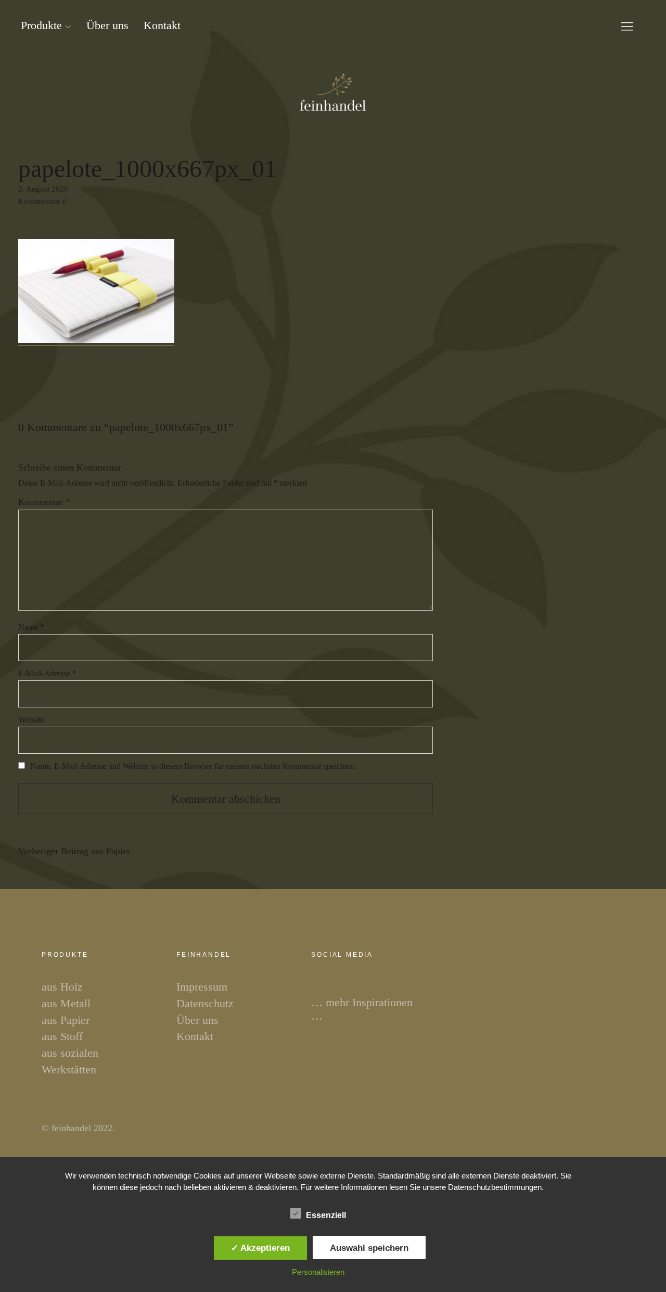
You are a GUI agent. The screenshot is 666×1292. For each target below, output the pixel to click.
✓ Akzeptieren (260, 1247)
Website (31, 719)
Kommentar (44, 502)
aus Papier (74, 851)
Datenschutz (205, 1003)
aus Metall (66, 1003)
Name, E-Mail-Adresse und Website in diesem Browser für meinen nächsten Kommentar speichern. (193, 766)
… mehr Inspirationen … (362, 1009)
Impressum (201, 986)
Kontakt (162, 25)
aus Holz (62, 986)
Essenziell (326, 1215)
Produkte (41, 25)
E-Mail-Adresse (47, 673)
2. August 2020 (43, 189)
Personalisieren (318, 1272)
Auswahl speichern (369, 1247)
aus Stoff (62, 1036)
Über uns (107, 25)
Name (31, 627)
